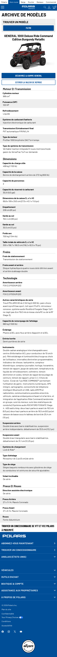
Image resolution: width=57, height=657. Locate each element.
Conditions (6, 621)
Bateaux (40, 2)
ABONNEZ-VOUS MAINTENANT (17, 543)
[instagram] (9, 632)
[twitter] (15, 632)
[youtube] (21, 632)
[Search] (45, 7)
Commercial (51, 2)
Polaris (4, 2)
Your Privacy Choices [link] (10, 617)
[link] (28, 570)
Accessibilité (7, 625)
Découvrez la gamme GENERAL (28, 75)
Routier (31, 2)
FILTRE (28, 27)
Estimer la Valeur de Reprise (28, 82)
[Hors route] (28, 7)
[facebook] (3, 632)
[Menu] (2, 7)
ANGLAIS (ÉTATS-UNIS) (13, 556)
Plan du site (6, 609)
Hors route (14, 2)
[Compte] (49, 7)
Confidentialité (8, 614)
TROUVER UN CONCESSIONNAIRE (18, 549)
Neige (23, 2)
